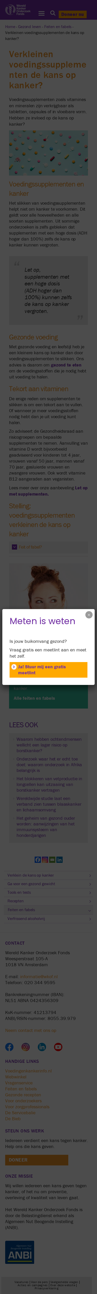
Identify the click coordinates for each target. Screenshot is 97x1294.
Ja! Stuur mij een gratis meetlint (42, 670)
